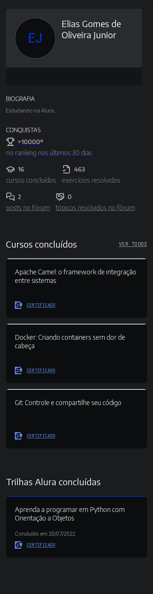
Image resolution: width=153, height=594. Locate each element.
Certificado (41, 305)
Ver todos (133, 244)
